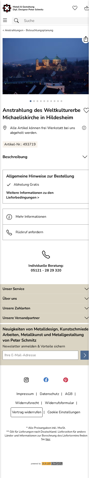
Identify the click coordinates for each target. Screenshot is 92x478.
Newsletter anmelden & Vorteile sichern (34, 346)
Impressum (25, 394)
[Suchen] (17, 20)
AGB (69, 394)
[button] (85, 39)
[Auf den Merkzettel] (86, 110)
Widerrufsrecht (27, 403)
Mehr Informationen (31, 216)
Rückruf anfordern (29, 232)
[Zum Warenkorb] (86, 8)
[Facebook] (46, 380)
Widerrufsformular (59, 403)
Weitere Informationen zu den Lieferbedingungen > (29, 195)
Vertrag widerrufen (26, 412)
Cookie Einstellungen (63, 412)
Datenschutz (49, 394)
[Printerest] (65, 380)
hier (48, 439)
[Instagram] (26, 380)
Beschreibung (15, 156)
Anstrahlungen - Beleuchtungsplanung (29, 30)
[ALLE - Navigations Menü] (5, 20)
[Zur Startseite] (23, 8)
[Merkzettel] (74, 8)
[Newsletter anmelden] (84, 355)
